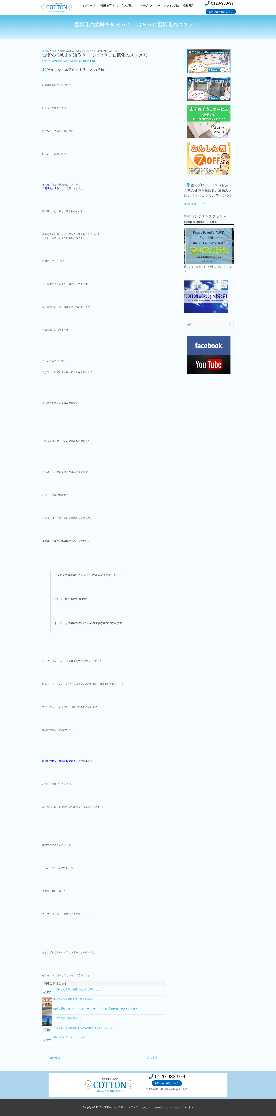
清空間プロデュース (195, 204)
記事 (74, 60)
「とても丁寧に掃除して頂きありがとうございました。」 (84, 1027)
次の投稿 (154, 1057)
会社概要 (188, 5)
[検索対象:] (209, 324)
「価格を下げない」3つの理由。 (117, 5)
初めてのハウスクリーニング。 (70, 1037)
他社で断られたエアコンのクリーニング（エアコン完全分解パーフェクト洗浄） (96, 1008)
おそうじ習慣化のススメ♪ (57, 60)
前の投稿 (53, 1057)
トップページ (87, 5)
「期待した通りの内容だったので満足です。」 (78, 989)
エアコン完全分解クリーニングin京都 (73, 999)
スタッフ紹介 (172, 5)
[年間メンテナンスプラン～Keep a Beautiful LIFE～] (209, 246)
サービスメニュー (150, 5)
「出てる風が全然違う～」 (67, 1018)
